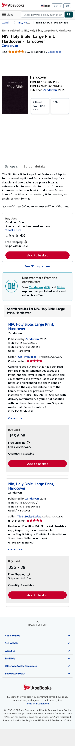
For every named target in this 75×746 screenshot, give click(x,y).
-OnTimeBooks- (27, 356)
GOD (47, 287)
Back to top (37, 624)
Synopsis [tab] (11, 166)
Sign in (57, 5)
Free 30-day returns (37, 266)
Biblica (61, 287)
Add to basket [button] (37, 255)
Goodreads (54, 51)
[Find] (69, 15)
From (39, 106)
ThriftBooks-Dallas (29, 516)
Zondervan (36, 287)
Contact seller (15, 418)
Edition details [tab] (34, 166)
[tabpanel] (36, 190)
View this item (13, 229)
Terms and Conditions (37, 703)
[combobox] (43, 15)
